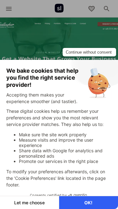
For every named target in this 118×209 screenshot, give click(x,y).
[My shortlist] (91, 9)
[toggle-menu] (9, 9)
